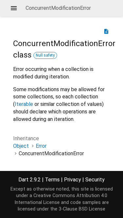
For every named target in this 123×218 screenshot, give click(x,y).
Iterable (24, 104)
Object (21, 146)
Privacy (72, 179)
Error (41, 146)
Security (95, 179)
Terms (52, 179)
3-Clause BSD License (82, 209)
